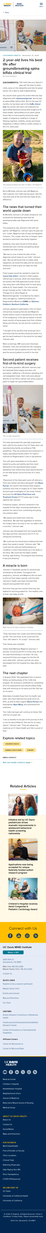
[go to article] (23, 805)
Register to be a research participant (18, 983)
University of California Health (15, 1195)
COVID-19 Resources (11, 1179)
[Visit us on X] (22, 1072)
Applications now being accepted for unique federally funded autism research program (20, 868)
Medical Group (9, 1107)
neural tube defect (10, 276)
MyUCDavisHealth (10, 1146)
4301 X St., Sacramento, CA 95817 (22, 1220)
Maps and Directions (11, 1133)
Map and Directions (11, 998)
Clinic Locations (9, 1155)
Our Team (7, 1002)
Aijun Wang (18, 704)
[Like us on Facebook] (10, 935)
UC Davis (6, 1191)
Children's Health (12, 55)
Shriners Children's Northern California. (21, 303)
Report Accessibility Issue (33, 1216)
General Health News (13, 750)
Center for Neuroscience (13, 1043)
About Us (7, 1119)
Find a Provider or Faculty (13, 1150)
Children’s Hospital (11, 1084)
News (7, 12)
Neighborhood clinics (12, 1093)
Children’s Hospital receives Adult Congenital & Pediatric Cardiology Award (23, 906)
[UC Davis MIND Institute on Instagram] (27, 935)
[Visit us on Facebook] (10, 1072)
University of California (12, 1200)
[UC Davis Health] (11, 1063)
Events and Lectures (11, 993)
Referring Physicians (11, 1164)
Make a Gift (13, 952)
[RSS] (34, 1072)
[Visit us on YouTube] (5, 1072)
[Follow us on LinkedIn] (16, 1072)
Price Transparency (11, 1174)
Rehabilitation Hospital (12, 1088)
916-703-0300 (26, 969)
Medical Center (9, 1079)
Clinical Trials (8, 1160)
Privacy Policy (17, 1216)
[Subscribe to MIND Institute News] (35, 935)
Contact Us (7, 973)
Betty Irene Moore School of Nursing (18, 1102)
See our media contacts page (16, 762)
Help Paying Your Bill (11, 1169)
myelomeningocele (24, 98)
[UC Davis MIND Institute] (13, 5)
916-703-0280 (17, 966)
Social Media (8, 1129)
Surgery (30, 750)
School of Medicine (11, 1098)
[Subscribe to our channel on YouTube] (18, 935)
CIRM (25, 301)
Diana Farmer (33, 701)
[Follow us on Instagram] (28, 1072)
